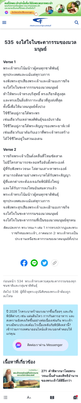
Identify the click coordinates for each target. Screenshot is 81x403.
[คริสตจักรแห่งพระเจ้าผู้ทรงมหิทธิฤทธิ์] (40, 22)
